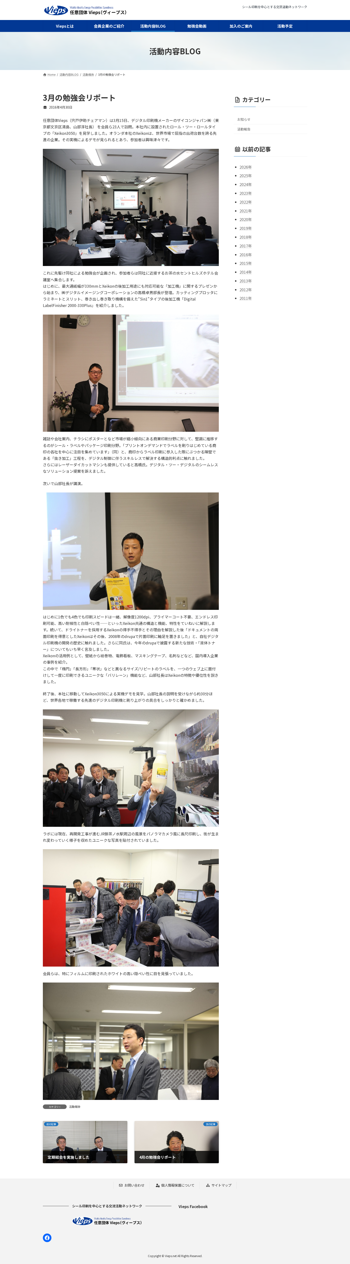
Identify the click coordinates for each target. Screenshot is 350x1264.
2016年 (246, 254)
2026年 (246, 167)
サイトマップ (221, 1185)
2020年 (246, 219)
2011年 (246, 298)
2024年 (246, 184)
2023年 (246, 193)
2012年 (246, 289)
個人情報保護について (178, 1185)
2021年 (246, 210)
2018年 (246, 237)
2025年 (246, 175)
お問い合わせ (134, 1185)
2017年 (246, 246)
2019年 (246, 228)
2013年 (246, 281)
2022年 (246, 202)
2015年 (246, 263)
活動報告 (74, 1106)
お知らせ (243, 119)
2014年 (246, 272)
